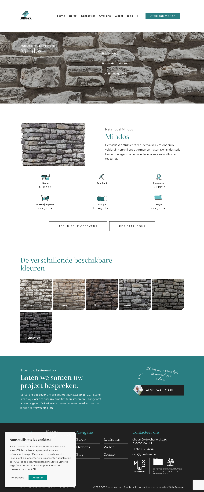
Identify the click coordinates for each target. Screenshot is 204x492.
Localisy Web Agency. (171, 487)
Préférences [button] (17, 477)
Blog (130, 15)
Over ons (105, 15)
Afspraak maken (162, 15)
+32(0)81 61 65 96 (142, 448)
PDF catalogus (132, 226)
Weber (119, 15)
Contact (109, 454)
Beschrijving (110, 53)
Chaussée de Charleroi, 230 (149, 441)
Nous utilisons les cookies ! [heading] (30, 440)
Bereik (73, 15)
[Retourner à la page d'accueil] (26, 16)
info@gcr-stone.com (145, 454)
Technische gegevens (116, 73)
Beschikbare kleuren (115, 63)
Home (61, 15)
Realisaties (88, 15)
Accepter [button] (38, 477)
